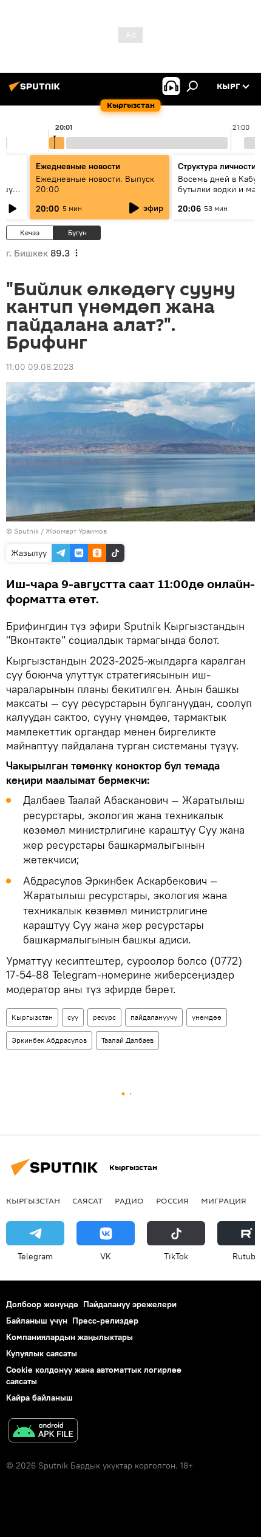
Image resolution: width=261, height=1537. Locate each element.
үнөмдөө (207, 1017)
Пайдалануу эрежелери (130, 1304)
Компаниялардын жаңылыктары (69, 1336)
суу (72, 1017)
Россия (172, 1200)
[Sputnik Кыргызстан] (36, 90)
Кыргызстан (32, 1017)
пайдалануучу (153, 1017)
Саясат (87, 1200)
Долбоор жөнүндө (42, 1304)
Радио (129, 1200)
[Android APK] (43, 1431)
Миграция (223, 1200)
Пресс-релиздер (105, 1320)
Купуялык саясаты (41, 1353)
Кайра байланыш (39, 1397)
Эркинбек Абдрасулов (49, 1040)
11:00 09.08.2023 (39, 366)
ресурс (104, 1017)
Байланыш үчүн (36, 1320)
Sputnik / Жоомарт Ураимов (60, 530)
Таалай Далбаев (127, 1040)
